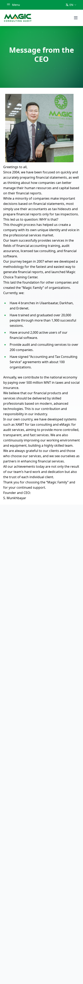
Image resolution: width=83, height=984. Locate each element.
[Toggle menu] (76, 18)
